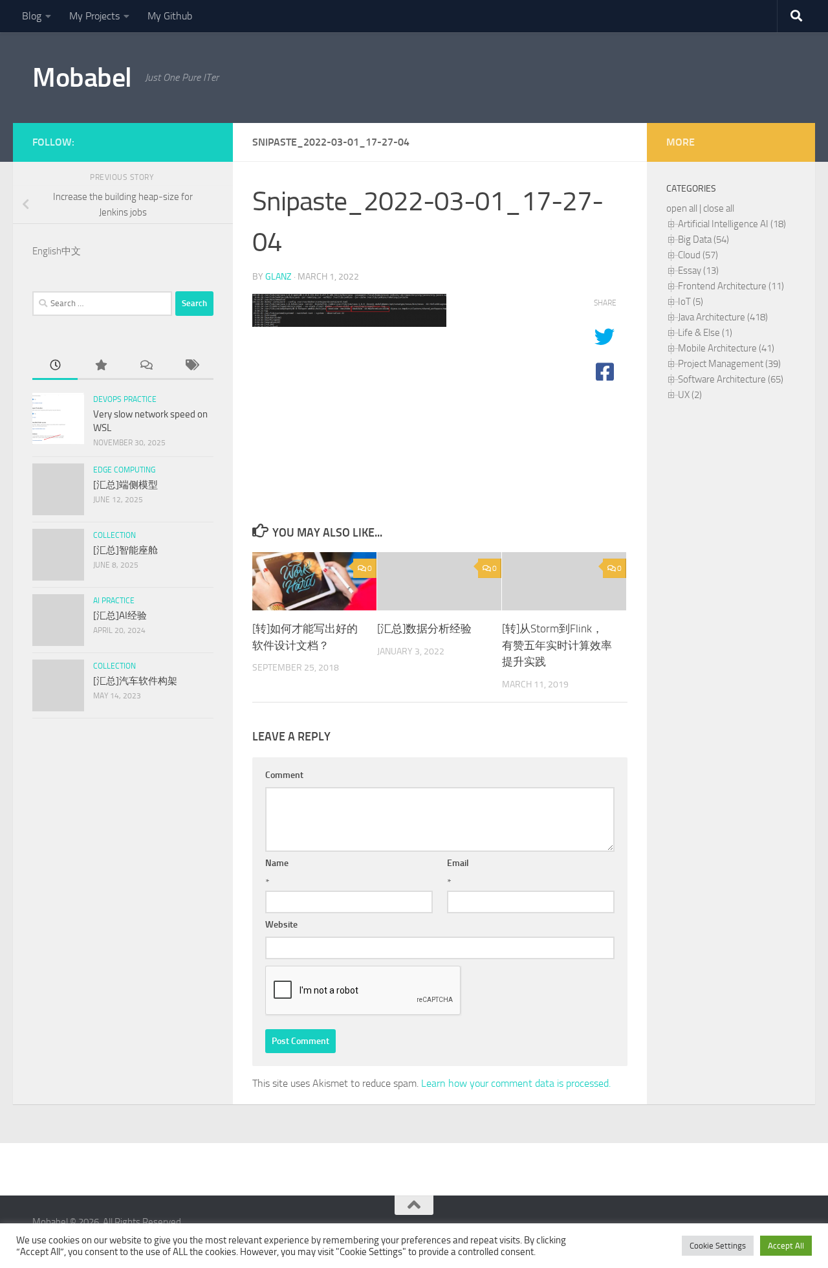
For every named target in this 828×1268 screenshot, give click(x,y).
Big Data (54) (703, 239)
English (46, 251)
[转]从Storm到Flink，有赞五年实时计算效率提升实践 (557, 645)
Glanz (278, 276)
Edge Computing (124, 469)
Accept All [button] (786, 1246)
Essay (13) (698, 270)
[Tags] (190, 366)
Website (281, 924)
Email (458, 863)
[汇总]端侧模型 (125, 485)
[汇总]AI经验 (120, 615)
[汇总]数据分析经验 (424, 628)
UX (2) (690, 395)
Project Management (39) (729, 364)
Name (277, 863)
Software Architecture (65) (730, 379)
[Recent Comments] (145, 366)
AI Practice (114, 600)
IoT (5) (690, 301)
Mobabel (82, 77)
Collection (114, 535)
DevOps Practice (125, 399)
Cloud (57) (698, 255)
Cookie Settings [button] (718, 1246)
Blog (31, 16)
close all (718, 208)
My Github (169, 16)
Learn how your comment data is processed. (516, 1083)
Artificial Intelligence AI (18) (732, 224)
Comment (284, 775)
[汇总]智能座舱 (125, 550)
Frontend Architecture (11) (731, 286)
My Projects (94, 16)
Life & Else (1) (705, 333)
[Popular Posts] (100, 366)
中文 (71, 251)
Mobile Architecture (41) (726, 348)
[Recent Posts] (55, 366)
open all (681, 208)
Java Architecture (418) (723, 317)
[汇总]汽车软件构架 (135, 681)
